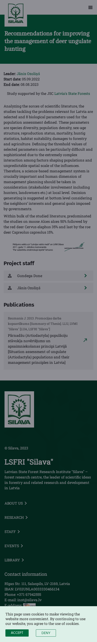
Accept (17, 633)
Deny (46, 633)
